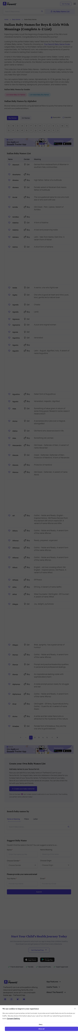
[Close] (75, 1008)
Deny (40, 1024)
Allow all (41, 1029)
